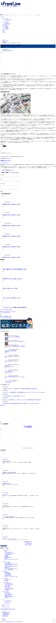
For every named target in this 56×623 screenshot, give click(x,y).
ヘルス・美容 (5, 25)
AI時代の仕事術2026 (6, 461)
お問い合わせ (5, 615)
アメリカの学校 (8, 574)
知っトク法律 (7, 562)
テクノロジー (7, 20)
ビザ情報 (6, 22)
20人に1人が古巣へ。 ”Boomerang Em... (12, 356)
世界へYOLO (7, 586)
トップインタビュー (8, 19)
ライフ (4, 21)
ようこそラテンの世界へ (9, 588)
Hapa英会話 (7, 572)
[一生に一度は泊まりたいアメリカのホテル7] (6, 370)
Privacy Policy (5, 616)
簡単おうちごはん (8, 595)
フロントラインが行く (9, 584)
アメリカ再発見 (8, 585)
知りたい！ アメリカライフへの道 (11, 576)
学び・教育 (5, 24)
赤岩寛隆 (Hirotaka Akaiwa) (7, 50)
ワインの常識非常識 (8, 594)
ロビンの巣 (7, 593)
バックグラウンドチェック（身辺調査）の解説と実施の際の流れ (14, 307)
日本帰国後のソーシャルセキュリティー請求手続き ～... (15, 341)
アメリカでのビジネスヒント (10, 553)
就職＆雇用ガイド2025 (7, 483)
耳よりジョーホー (6, 604)
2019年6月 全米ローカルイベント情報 (10, 288)
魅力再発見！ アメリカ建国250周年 (9, 472)
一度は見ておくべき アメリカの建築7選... (12, 336)
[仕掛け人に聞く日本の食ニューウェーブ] (6, 364)
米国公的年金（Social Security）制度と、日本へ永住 (12, 278)
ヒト (3, 30)
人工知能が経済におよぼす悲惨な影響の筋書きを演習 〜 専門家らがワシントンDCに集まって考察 (21, 403)
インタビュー (7, 601)
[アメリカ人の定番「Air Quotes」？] (6, 359)
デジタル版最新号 (6, 614)
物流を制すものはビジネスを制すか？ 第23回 (11, 257)
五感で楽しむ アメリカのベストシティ (10, 538)
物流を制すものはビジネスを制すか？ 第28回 (11, 204)
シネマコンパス (8, 592)
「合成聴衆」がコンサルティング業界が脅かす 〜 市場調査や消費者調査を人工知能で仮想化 (20, 388)
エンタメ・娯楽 (5, 591)
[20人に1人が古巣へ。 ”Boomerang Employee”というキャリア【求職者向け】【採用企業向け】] (6, 355)
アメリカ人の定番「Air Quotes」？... (11, 360)
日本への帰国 (7, 23)
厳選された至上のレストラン (10, 596)
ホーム (4, 611)
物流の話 (4, 41)
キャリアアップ (8, 602)
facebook (4, 619)
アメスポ (6, 597)
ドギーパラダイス (8, 565)
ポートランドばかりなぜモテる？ (11, 566)
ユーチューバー (5, 527)
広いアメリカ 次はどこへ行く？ (11, 568)
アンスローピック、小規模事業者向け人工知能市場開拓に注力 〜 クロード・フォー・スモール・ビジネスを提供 (23, 392)
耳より (4, 31)
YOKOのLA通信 (8, 573)
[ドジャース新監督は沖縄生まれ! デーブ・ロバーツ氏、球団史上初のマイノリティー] (6, 375)
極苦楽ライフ (7, 567)
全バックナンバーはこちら (28, 447)
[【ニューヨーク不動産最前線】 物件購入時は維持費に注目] (6, 349)
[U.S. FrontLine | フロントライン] (10, 6)
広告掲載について (6, 613)
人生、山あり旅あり (8, 583)
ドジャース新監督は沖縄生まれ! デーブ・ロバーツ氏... (15, 376)
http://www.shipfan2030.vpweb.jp (8, 170)
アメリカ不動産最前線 (9, 569)
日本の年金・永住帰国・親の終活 (11, 564)
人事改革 (6, 555)
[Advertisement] (20, 10)
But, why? (6, 558)
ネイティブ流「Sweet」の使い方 (6, 309)
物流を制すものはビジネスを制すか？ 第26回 (11, 225)
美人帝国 (6, 580)
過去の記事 (2, 405)
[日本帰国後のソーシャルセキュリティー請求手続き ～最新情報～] (6, 340)
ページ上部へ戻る (3, 545)
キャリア (4, 32)
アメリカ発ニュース (8, 554)
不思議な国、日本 (8, 557)
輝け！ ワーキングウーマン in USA (11, 559)
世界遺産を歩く (8, 589)
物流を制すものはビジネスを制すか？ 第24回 (11, 246)
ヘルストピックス (8, 579)
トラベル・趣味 (5, 582)
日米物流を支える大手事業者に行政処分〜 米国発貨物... (15, 346)
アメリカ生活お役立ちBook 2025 (9, 516)
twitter (4, 618)
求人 (3, 605)
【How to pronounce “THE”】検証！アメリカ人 (11, 297)
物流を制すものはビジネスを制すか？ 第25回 (11, 236)
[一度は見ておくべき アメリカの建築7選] (6, 335)
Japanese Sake (5, 505)
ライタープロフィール (4, 162)
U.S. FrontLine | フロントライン (11, 621)
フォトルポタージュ (8, 587)
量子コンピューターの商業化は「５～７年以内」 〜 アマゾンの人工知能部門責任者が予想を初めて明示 (22, 399)
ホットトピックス (6, 606)
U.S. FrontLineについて (7, 612)
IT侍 (5, 551)
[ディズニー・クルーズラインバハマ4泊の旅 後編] (6, 380)
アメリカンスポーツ (8, 600)
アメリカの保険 (8, 563)
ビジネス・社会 (5, 18)
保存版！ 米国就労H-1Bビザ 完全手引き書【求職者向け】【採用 (14, 269)
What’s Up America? (8, 552)
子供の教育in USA (8, 575)
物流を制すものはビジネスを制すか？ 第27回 (11, 214)
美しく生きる (5, 494)
